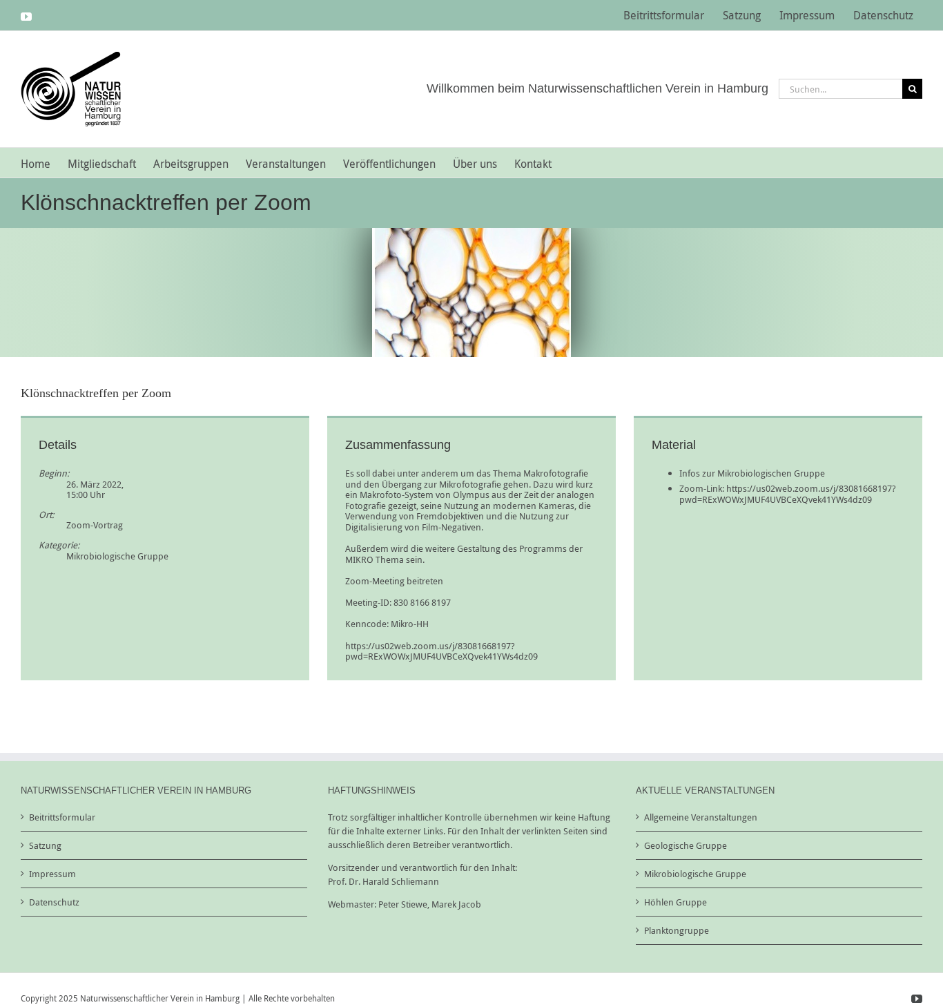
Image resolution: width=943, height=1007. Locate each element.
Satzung (45, 845)
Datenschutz (54, 902)
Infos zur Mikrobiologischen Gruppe (752, 473)
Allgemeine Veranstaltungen (700, 817)
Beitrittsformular (62, 817)
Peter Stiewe (402, 904)
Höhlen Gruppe (675, 902)
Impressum (52, 873)
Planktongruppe (676, 930)
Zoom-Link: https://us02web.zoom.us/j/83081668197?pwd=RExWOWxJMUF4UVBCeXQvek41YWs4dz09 (787, 494)
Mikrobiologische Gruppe (117, 556)
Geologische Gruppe (685, 845)
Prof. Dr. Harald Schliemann (383, 881)
